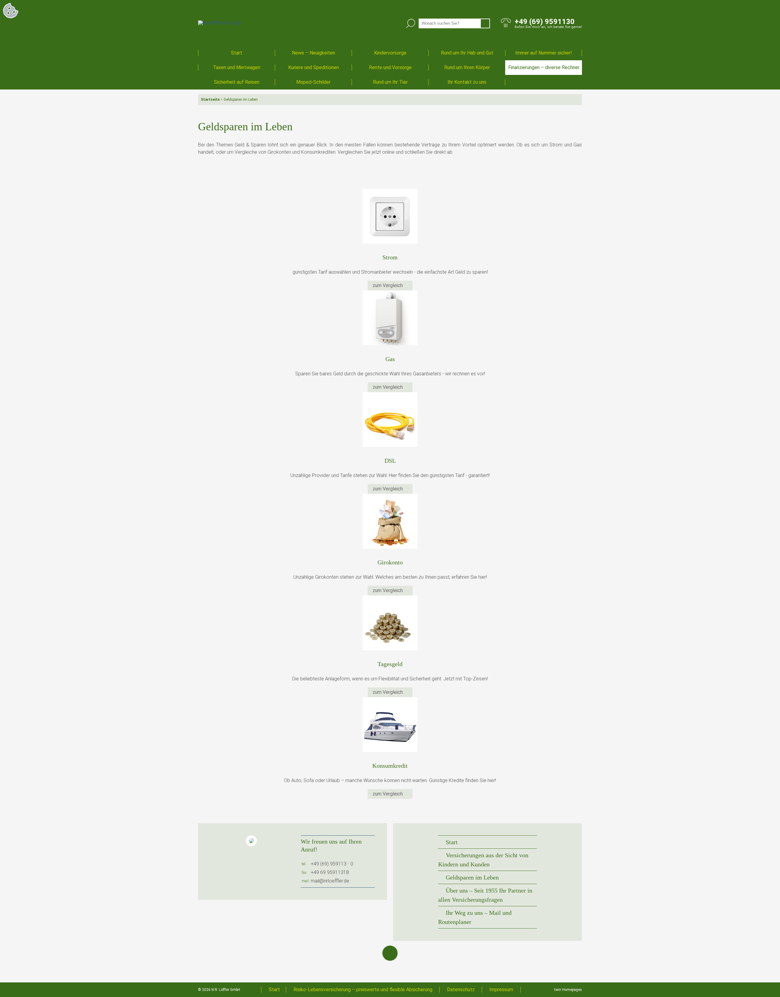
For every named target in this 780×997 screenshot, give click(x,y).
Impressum (501, 989)
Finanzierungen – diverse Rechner (544, 67)
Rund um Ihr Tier (390, 82)
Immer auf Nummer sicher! (543, 53)
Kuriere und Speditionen (313, 67)
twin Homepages (568, 990)
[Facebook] (390, 953)
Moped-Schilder (313, 82)
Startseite (210, 99)
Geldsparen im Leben (472, 877)
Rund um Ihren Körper (467, 67)
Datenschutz (461, 989)
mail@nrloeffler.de (330, 881)
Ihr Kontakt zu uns (467, 82)
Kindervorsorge (390, 53)
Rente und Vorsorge (390, 67)
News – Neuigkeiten (313, 53)
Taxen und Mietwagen (236, 67)
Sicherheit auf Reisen (236, 82)
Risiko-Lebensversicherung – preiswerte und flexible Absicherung (362, 989)
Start (236, 53)
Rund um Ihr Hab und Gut (467, 53)
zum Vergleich (388, 285)
